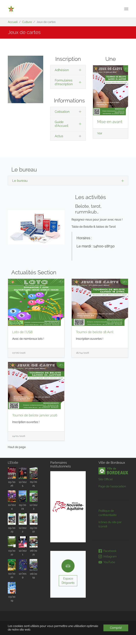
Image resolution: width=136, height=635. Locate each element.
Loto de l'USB (22, 332)
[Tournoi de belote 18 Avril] (100, 302)
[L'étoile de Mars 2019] (12, 588)
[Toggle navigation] (126, 9)
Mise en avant (109, 122)
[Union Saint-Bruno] (11, 9)
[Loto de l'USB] (36, 302)
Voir (99, 133)
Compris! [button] (116, 627)
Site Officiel (105, 479)
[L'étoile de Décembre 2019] (23, 564)
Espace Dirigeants (68, 580)
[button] (59, 506)
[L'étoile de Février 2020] (12, 564)
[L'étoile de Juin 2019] (34, 564)
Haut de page (17, 447)
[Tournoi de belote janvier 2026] (36, 385)
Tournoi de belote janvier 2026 (34, 415)
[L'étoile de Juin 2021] (34, 542)
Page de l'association (112, 486)
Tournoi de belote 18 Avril (95, 332)
